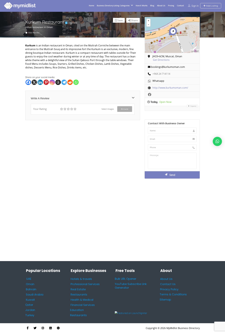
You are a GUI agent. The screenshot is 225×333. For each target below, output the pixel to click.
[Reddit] (70, 82)
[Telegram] (64, 82)
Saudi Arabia (34, 294)
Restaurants (78, 315)
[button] (217, 141)
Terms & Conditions (173, 294)
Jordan (30, 310)
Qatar (29, 305)
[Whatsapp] (76, 82)
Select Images (107, 109)
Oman (30, 284)
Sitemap (165, 299)
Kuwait (30, 299)
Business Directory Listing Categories (113, 5)
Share (134, 20)
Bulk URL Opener (125, 279)
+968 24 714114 (161, 73)
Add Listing (212, 5)
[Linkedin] (40, 82)
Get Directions (161, 60)
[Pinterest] (46, 82)
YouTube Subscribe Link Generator (131, 286)
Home (91, 5)
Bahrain (31, 289)
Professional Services (85, 284)
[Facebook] (28, 82)
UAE (28, 279)
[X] (34, 82)
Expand (193, 106)
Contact (180, 5)
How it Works (142, 5)
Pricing (171, 5)
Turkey (29, 315)
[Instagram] (52, 82)
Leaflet (195, 51)
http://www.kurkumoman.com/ (170, 87)
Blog (152, 5)
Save (120, 20)
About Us (161, 5)
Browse (124, 109)
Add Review (33, 32)
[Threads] (58, 82)
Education (77, 310)
